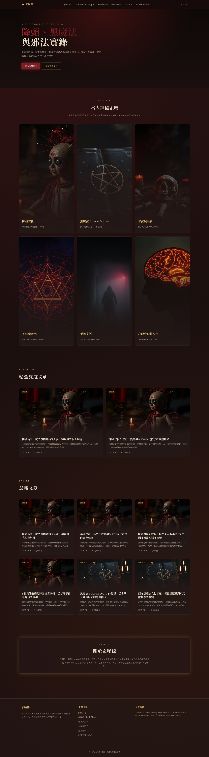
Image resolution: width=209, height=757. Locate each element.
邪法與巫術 (103, 4)
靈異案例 (129, 4)
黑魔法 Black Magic (85, 4)
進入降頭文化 (31, 65)
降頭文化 (68, 4)
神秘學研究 (116, 4)
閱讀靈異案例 (51, 66)
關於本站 (184, 4)
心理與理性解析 (143, 4)
